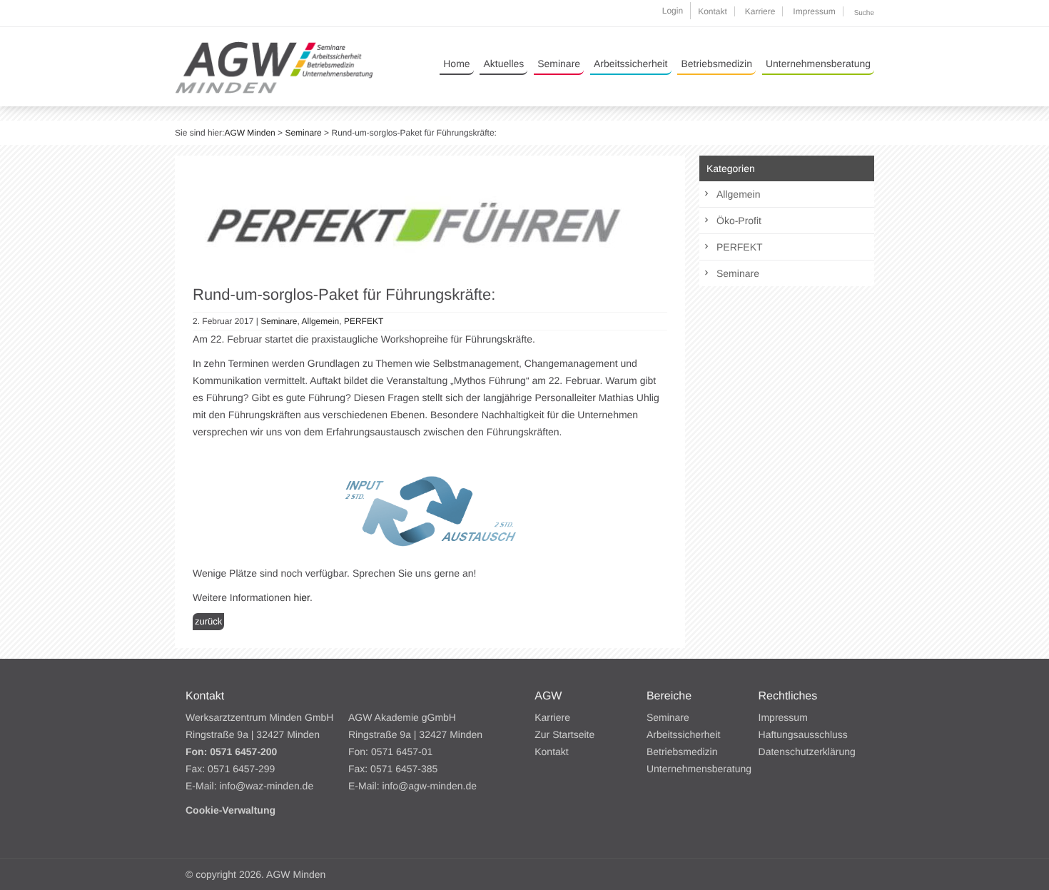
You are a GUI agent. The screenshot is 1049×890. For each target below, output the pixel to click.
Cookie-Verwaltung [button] (230, 810)
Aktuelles (503, 63)
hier (301, 597)
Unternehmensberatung (818, 63)
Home (456, 63)
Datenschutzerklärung (807, 751)
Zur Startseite (564, 734)
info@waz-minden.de (266, 786)
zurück (208, 621)
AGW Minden (249, 133)
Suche (864, 13)
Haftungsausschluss (803, 734)
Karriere (760, 11)
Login (672, 11)
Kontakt (712, 11)
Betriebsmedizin (716, 63)
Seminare (558, 63)
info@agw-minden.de (429, 786)
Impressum (814, 11)
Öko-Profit (738, 220)
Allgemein (321, 321)
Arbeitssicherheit (631, 63)
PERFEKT (363, 321)
